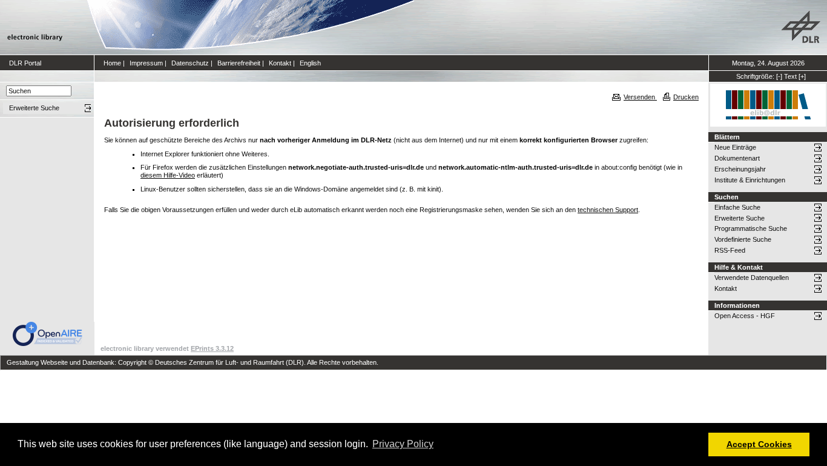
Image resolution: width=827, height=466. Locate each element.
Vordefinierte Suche (742, 239)
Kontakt (280, 63)
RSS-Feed (729, 250)
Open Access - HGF (744, 315)
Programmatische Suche (750, 228)
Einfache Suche (737, 207)
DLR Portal (25, 63)
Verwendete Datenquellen (751, 277)
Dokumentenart (737, 158)
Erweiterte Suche (739, 218)
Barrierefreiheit (238, 63)
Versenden (640, 97)
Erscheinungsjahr (740, 169)
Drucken (686, 97)
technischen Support (608, 209)
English (310, 63)
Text (790, 76)
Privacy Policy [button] (402, 444)
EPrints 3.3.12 (212, 348)
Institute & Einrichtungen (749, 180)
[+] (802, 76)
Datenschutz (190, 63)
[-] (779, 76)
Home (112, 63)
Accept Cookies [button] (759, 444)
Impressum (146, 63)
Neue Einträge (735, 147)
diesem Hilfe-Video (167, 175)
